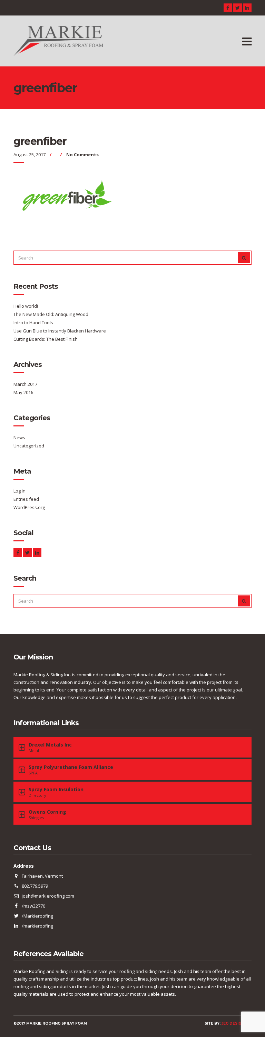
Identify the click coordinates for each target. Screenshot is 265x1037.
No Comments (82, 154)
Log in (19, 491)
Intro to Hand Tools (33, 322)
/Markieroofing (37, 916)
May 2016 (23, 392)
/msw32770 (33, 906)
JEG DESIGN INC (237, 1023)
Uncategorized (28, 446)
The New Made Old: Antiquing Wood (50, 314)
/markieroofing (37, 926)
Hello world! (25, 306)
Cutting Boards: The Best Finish (45, 339)
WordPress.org (29, 507)
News (19, 437)
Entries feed (26, 499)
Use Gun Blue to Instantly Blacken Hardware (59, 331)
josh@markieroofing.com (48, 896)
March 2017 (25, 384)
